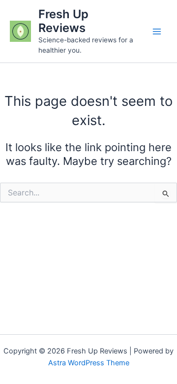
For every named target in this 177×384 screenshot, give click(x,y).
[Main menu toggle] (157, 31)
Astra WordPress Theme (88, 362)
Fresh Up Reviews (63, 21)
